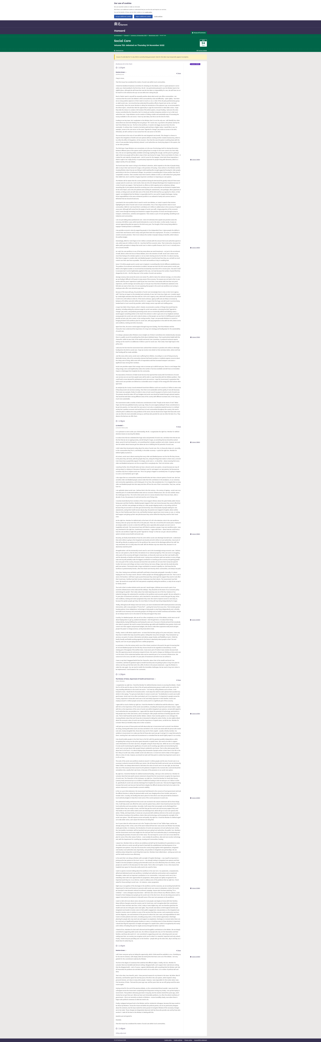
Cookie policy (168, 1040)
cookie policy (148, 12)
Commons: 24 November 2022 (139, 35)
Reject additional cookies (143, 16)
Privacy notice (188, 1040)
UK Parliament (118, 35)
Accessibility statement (200, 1040)
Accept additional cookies (123, 16)
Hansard (119, 30)
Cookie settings (158, 16)
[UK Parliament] (121, 24)
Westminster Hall (153, 35)
